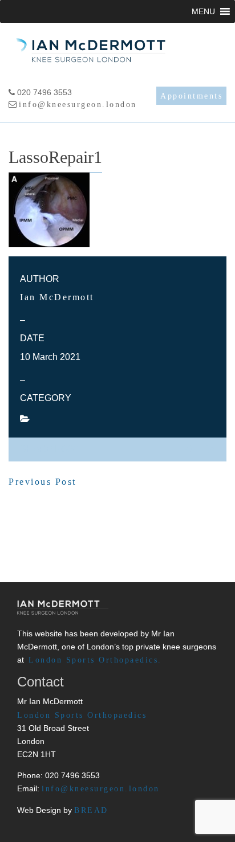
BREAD (91, 810)
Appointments (191, 96)
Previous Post (42, 482)
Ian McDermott (57, 297)
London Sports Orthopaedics (82, 715)
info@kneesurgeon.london (78, 104)
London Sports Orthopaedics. (95, 659)
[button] (203, 11)
